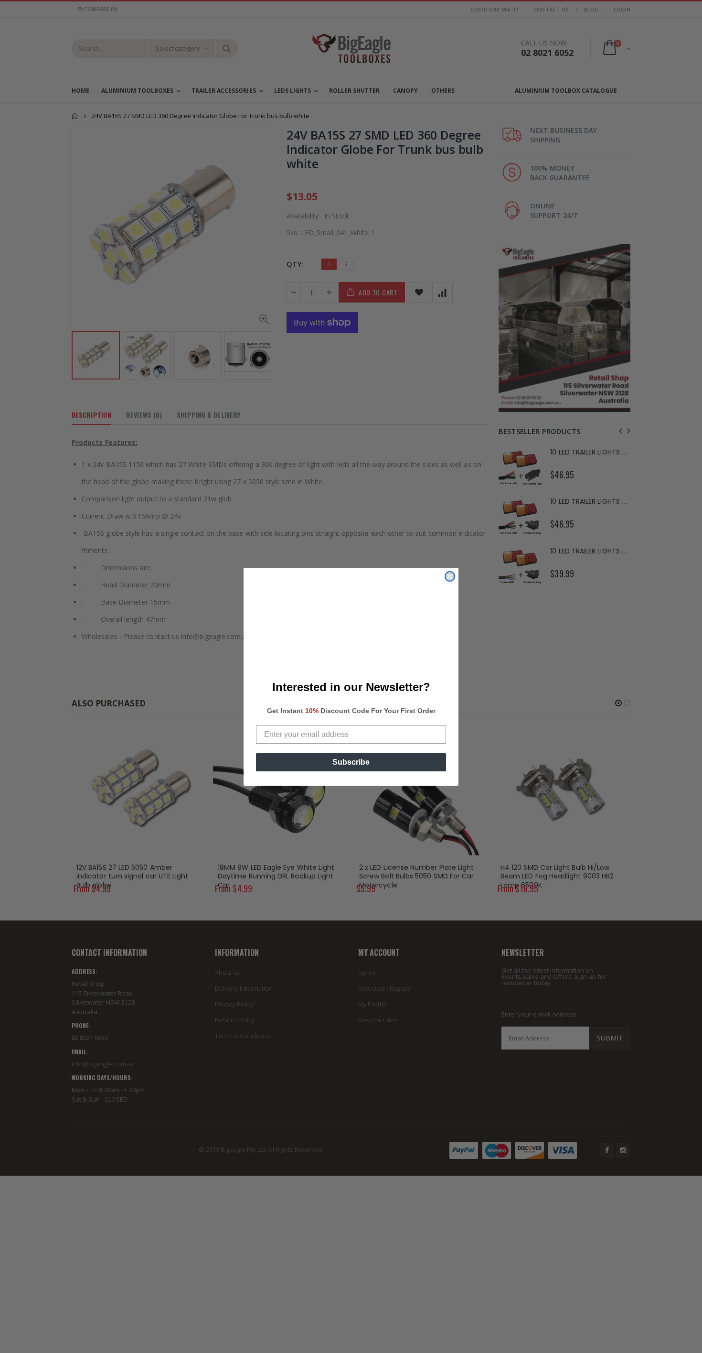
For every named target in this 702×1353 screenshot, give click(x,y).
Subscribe (351, 762)
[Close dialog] (450, 576)
